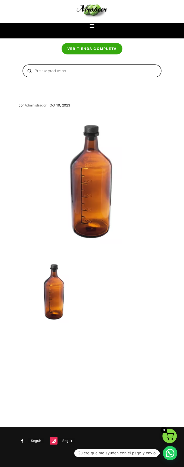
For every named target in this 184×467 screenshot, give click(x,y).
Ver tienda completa (92, 49)
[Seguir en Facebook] (22, 441)
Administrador (35, 105)
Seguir (36, 441)
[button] (170, 453)
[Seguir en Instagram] (54, 441)
